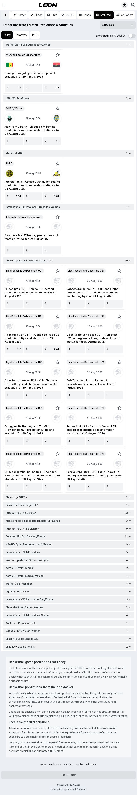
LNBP (9, 163)
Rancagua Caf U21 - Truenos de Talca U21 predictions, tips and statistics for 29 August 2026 (33, 338)
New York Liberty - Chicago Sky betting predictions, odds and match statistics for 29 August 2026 (32, 130)
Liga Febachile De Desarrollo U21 (24, 270)
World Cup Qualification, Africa (23, 54)
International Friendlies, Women (24, 217)
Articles (79, 764)
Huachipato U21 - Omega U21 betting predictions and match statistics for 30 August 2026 (30, 292)
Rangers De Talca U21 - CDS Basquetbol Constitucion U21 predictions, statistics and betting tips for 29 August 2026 (93, 292)
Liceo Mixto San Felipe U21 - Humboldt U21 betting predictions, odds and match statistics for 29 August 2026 (93, 338)
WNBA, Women (14, 108)
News (43, 764)
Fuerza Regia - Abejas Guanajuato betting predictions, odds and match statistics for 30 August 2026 (32, 185)
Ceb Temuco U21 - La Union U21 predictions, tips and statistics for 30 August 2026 (91, 384)
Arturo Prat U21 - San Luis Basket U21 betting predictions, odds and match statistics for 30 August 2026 (91, 430)
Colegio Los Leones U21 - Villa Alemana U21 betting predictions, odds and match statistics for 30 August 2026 (31, 384)
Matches (68, 764)
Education (91, 764)
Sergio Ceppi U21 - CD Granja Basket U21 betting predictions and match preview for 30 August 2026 (94, 475)
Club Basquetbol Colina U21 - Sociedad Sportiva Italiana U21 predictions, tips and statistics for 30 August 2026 (32, 475)
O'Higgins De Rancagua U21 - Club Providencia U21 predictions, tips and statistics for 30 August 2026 (29, 430)
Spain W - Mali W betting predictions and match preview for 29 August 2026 (31, 237)
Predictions (55, 764)
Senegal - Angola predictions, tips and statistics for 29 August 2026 (30, 74)
